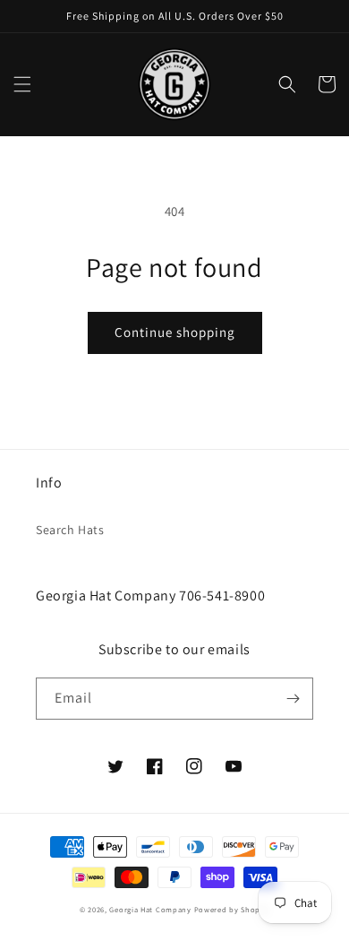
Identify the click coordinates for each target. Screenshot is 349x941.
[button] (22, 84)
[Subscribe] (292, 699)
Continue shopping (175, 332)
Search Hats (70, 530)
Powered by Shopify (232, 909)
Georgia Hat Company (150, 909)
